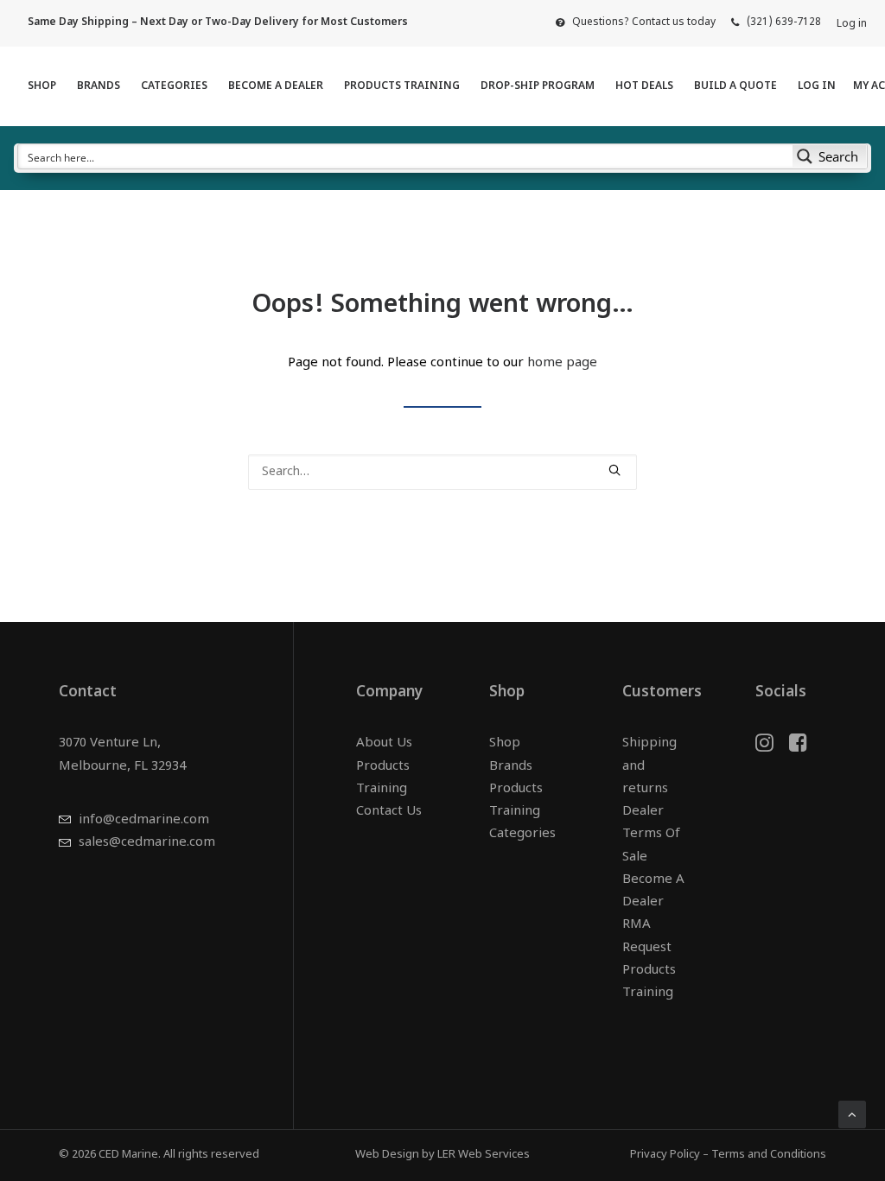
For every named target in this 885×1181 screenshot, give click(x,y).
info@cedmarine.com (144, 820)
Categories (174, 86)
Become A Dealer (275, 86)
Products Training (402, 86)
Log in (852, 24)
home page (562, 363)
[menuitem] (636, 22)
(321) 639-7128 (784, 22)
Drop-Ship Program (538, 86)
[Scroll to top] (852, 1115)
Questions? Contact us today (644, 22)
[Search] (442, 472)
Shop (42, 86)
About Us (384, 743)
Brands (98, 86)
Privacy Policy (665, 1154)
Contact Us (389, 811)
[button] (614, 470)
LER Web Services (483, 1154)
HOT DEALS (644, 86)
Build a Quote (735, 86)
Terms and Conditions (768, 1154)
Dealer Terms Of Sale (651, 834)
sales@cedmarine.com (147, 843)
